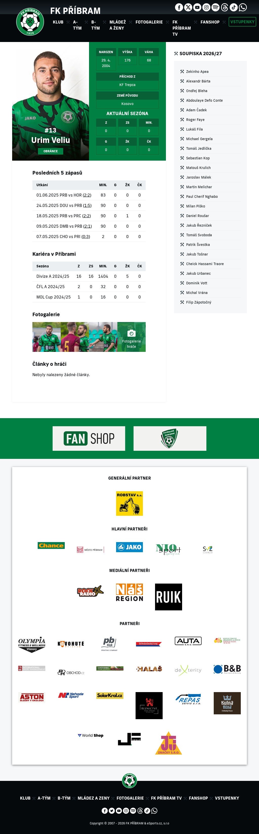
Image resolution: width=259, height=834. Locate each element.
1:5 (87, 205)
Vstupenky (242, 21)
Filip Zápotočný (198, 302)
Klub (25, 798)
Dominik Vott (196, 283)
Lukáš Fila (194, 129)
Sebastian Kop (198, 158)
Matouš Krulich (198, 167)
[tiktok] (234, 6)
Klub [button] (58, 22)
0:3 (86, 236)
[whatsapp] (243, 6)
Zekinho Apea (197, 71)
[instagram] (206, 6)
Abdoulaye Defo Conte (204, 100)
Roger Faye (195, 119)
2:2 (87, 195)
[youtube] (197, 6)
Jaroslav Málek (198, 177)
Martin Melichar (199, 187)
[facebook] (179, 6)
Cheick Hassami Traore (205, 264)
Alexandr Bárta (198, 81)
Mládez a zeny (94, 798)
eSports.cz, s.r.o (158, 823)
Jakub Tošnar (197, 254)
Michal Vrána (197, 292)
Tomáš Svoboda (199, 235)
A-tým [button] (77, 25)
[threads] (225, 6)
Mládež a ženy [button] (118, 25)
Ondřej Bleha (196, 91)
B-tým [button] (95, 25)
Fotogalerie (149, 22)
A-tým (44, 798)
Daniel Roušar (197, 215)
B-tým (64, 798)
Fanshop (210, 22)
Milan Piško (195, 206)
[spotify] (215, 6)
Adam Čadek (196, 110)
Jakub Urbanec (198, 273)
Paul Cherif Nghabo (202, 196)
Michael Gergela (199, 139)
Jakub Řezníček (199, 225)
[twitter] (188, 6)
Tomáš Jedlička (198, 148)
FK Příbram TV (181, 28)
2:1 (87, 226)
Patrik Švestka (198, 244)
